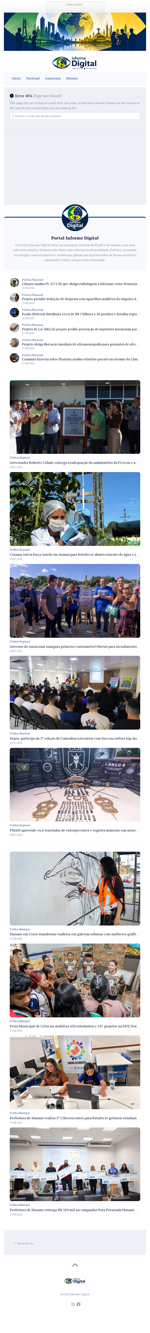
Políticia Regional (20, 457)
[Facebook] (78, 1304)
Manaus (72, 78)
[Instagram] (73, 1304)
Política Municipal (20, 929)
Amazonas (53, 78)
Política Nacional (32, 279)
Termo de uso (25, 1243)
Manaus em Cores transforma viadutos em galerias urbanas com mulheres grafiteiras (77, 934)
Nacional (32, 78)
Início (16, 78)
